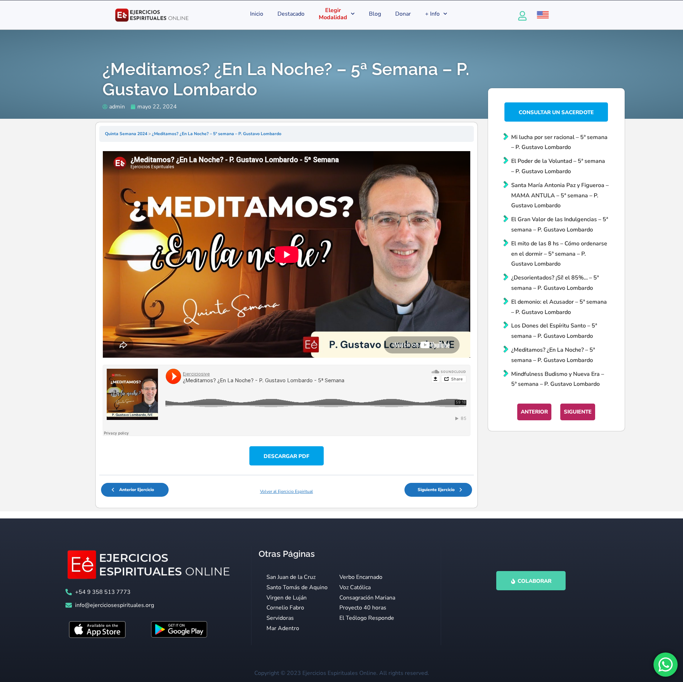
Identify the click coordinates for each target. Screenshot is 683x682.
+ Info (432, 14)
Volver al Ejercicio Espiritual (286, 491)
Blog (375, 14)
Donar (403, 14)
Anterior (534, 411)
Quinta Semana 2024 (126, 134)
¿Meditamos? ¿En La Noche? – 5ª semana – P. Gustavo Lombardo (216, 134)
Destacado (291, 14)
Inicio (256, 14)
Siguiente (578, 411)
